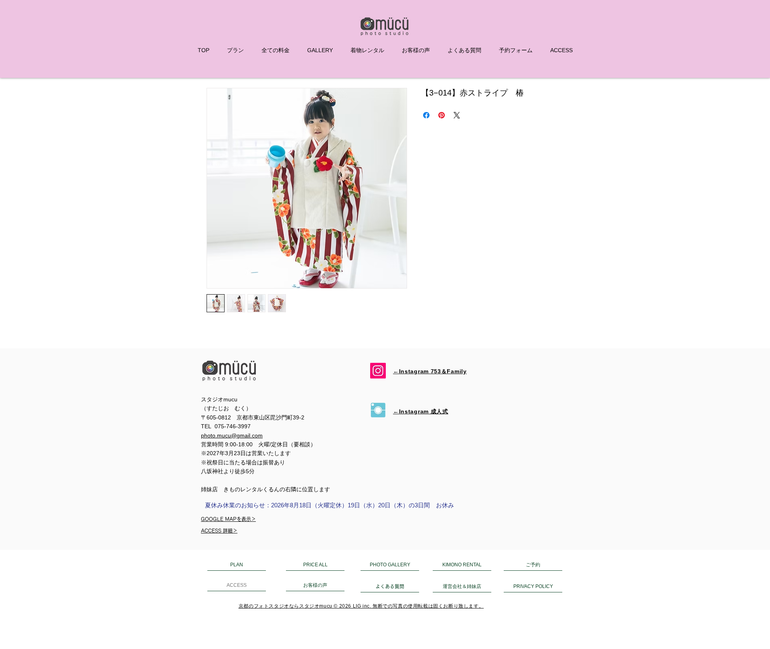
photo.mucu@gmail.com (232, 435)
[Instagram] (378, 370)
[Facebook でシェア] (426, 115)
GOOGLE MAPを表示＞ (228, 519)
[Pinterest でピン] (441, 115)
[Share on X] (457, 115)
